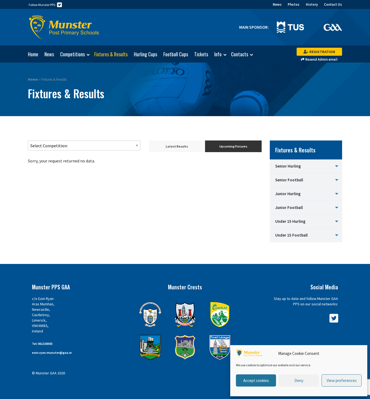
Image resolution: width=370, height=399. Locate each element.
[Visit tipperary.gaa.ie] (185, 347)
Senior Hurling (288, 166)
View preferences (342, 380)
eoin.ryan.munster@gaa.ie (52, 353)
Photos (293, 4)
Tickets (201, 54)
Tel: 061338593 (42, 344)
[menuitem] (30, 54)
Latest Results (177, 146)
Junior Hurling (288, 193)
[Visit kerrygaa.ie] (219, 314)
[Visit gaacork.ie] (185, 314)
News (277, 4)
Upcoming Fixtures (233, 146)
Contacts (239, 54)
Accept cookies (256, 380)
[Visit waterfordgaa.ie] (219, 347)
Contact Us (333, 4)
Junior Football (289, 207)
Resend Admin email (320, 59)
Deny (298, 380)
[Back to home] (64, 27)
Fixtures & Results (111, 54)
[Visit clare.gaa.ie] (150, 314)
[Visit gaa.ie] (332, 27)
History (312, 4)
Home (33, 54)
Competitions (72, 54)
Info (218, 54)
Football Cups (175, 54)
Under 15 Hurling (290, 221)
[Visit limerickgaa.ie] (150, 347)
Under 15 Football (291, 235)
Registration (322, 51)
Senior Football (289, 179)
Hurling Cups (145, 54)
